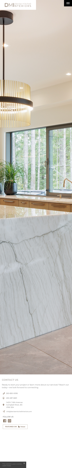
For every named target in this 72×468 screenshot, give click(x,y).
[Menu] (68, 3)
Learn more (6, 466)
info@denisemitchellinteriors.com (19, 411)
